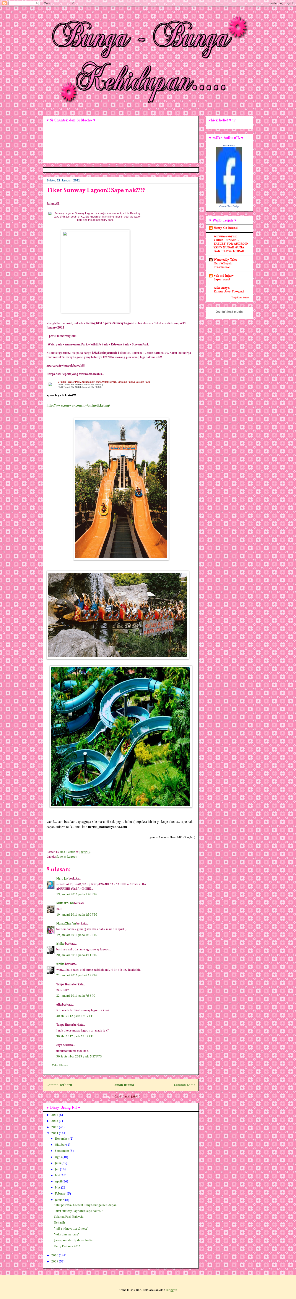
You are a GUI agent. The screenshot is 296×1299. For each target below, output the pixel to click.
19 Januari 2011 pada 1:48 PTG (76, 894)
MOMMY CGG (65, 903)
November (62, 1138)
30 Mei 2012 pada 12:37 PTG (75, 1016)
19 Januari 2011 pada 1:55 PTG (76, 935)
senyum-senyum (225, 236)
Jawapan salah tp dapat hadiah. (74, 1240)
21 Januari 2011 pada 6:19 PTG (76, 975)
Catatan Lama (184, 1085)
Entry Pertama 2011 (67, 1246)
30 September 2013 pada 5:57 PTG (79, 1056)
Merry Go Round (225, 228)
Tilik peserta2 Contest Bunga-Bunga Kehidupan (85, 1205)
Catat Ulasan (60, 1065)
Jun (57, 1169)
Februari (61, 1193)
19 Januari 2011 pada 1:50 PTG (76, 914)
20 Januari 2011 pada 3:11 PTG (76, 955)
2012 (55, 1127)
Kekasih (59, 1222)
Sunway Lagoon (66, 856)
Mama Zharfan (66, 923)
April (58, 1181)
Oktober (60, 1144)
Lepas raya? (222, 279)
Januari (60, 1199)
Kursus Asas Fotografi (229, 291)
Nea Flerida (229, 145)
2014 (55, 1114)
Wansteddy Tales (225, 259)
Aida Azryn (222, 288)
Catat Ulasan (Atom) (127, 1096)
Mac (58, 1187)
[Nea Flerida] (229, 202)
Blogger (171, 1290)
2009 (55, 1261)
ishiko (60, 943)
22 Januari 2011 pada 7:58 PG (75, 995)
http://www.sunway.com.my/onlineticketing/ (78, 405)
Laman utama (123, 1085)
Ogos (58, 1157)
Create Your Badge (229, 206)
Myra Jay (62, 878)
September (62, 1150)
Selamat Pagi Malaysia (68, 1216)
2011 (55, 1133)
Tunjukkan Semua (240, 297)
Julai (58, 1163)
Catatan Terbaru (59, 1085)
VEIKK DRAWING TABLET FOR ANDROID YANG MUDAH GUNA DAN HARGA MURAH (231, 245)
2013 (55, 1121)
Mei (58, 1175)
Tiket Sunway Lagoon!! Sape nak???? (78, 1211)
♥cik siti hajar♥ (224, 275)
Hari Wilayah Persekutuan (222, 265)
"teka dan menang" (67, 1234)
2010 (55, 1255)
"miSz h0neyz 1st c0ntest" (71, 1228)
